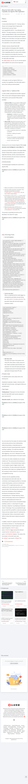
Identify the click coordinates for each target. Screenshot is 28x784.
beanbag (11, 728)
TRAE (22, 728)
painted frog (13, 729)
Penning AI (18, 733)
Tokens (3, 508)
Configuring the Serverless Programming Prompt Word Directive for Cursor (20, 620)
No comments (5, 655)
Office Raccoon (20, 729)
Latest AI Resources (16, 725)
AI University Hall (12, 731)
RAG (18, 80)
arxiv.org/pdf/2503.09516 (8, 30)
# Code (24, 621)
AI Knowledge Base (9, 541)
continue (16, 278)
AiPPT (22, 732)
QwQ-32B (22, 40)
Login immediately (14, 663)
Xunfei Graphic (17, 732)
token (8, 489)
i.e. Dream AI (17, 728)
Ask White (19, 731)
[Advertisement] (14, 562)
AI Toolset (19, 726)
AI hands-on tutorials (6, 604)
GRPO (14, 510)
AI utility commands (19, 604)
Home (2, 6)
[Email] (14, 720)
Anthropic (10, 150)
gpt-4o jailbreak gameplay (20, 600)
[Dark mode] (26, 777)
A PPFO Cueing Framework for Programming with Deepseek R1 (7, 620)
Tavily (12, 125)
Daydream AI (10, 732)
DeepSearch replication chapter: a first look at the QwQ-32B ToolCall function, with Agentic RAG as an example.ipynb (14, 384)
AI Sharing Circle (7, 725)
